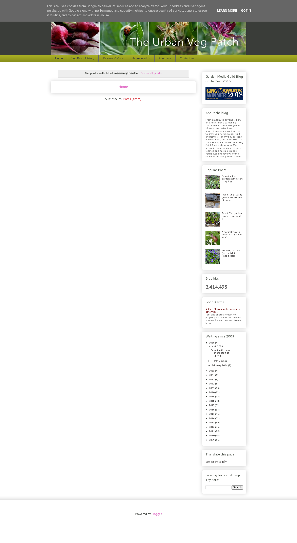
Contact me (187, 58)
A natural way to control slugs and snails (232, 235)
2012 (212, 427)
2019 (212, 396)
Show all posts (151, 73)
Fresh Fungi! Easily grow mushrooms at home (232, 197)
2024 (212, 375)
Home (59, 58)
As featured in (141, 58)
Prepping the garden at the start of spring (232, 179)
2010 (212, 435)
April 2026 (217, 346)
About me (165, 58)
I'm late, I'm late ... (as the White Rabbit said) (232, 253)
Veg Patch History (83, 58)
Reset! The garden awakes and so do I (232, 216)
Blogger (156, 514)
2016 (212, 409)
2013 (212, 422)
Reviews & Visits (113, 58)
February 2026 (220, 365)
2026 (212, 342)
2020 (212, 392)
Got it (246, 11)
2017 (212, 405)
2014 (212, 418)
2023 (212, 379)
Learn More (227, 11)
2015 (212, 413)
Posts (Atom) (132, 99)
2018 (212, 401)
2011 (212, 431)
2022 (212, 383)
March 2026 (218, 360)
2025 (212, 370)
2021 (212, 388)
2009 (212, 440)
